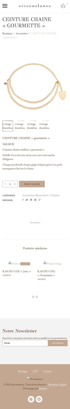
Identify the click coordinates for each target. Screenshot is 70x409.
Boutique (22, 371)
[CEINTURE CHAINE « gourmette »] (22, 200)
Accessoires (28, 195)
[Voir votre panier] (63, 5)
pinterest (39, 399)
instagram (31, 399)
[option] (35, 86)
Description (35, 222)
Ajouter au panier (32, 184)
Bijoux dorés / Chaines (47, 195)
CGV (35, 371)
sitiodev (43, 388)
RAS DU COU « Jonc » (16, 271)
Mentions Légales (57, 384)
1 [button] (33, 297)
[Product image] (17, 263)
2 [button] (36, 297)
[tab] (35, 222)
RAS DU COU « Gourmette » (46, 273)
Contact (48, 371)
